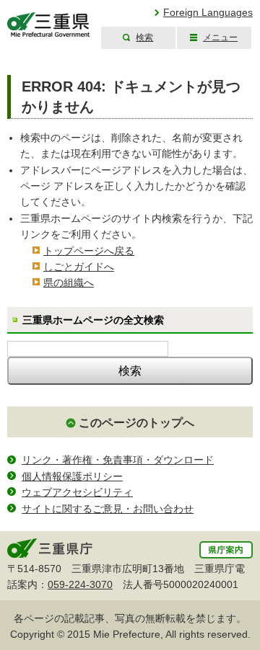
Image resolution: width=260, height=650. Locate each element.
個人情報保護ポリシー (72, 476)
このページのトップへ (136, 423)
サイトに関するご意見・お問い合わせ (108, 509)
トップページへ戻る (88, 251)
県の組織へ (68, 282)
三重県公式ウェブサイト (48, 24)
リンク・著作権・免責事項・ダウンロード (118, 460)
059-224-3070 (80, 584)
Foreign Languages (208, 12)
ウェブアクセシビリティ (77, 492)
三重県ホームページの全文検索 (93, 320)
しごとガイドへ (78, 266)
